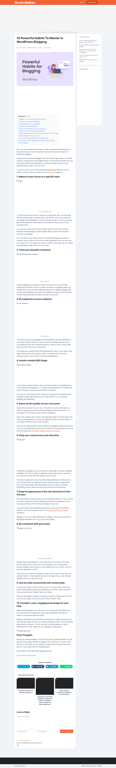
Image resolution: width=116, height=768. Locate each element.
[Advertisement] (58, 19)
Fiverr (38, 519)
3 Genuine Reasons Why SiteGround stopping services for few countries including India (87, 51)
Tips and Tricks (31, 655)
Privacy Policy (91, 766)
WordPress (51, 172)
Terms (99, 766)
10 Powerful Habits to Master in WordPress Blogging (63, 32)
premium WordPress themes (58, 510)
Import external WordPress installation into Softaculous (64, 692)
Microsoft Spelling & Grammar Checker (46, 431)
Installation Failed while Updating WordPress (25, 691)
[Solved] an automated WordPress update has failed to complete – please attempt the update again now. (45, 700)
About (84, 766)
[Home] (39, 32)
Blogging (23, 655)
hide (28, 116)
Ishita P (49, 47)
